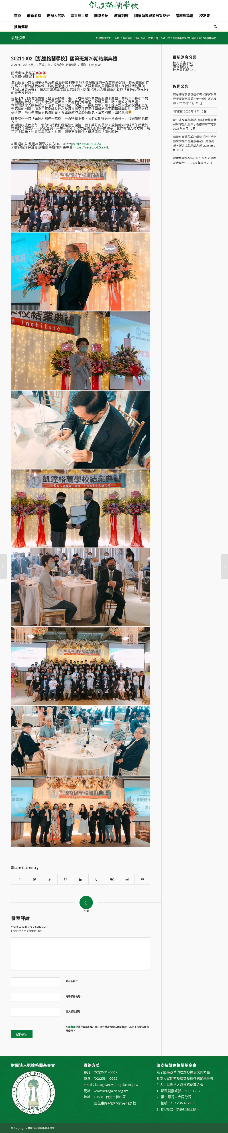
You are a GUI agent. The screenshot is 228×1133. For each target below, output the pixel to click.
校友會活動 (181, 69)
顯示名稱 (72, 981)
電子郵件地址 (74, 996)
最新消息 (18, 38)
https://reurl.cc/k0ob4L (91, 147)
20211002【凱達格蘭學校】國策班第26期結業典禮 (64, 58)
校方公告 (153, 38)
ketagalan (95, 65)
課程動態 (179, 66)
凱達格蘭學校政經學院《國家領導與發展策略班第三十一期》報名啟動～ (194, 98)
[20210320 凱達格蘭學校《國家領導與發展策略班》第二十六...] (3, 566)
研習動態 (71, 65)
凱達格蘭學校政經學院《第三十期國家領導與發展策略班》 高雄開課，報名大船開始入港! (194, 141)
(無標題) (178, 111)
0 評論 (40, 65)
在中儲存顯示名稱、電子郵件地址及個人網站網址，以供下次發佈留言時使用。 (107, 1028)
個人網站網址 (73, 1011)
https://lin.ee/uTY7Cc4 (84, 144)
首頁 (116, 38)
